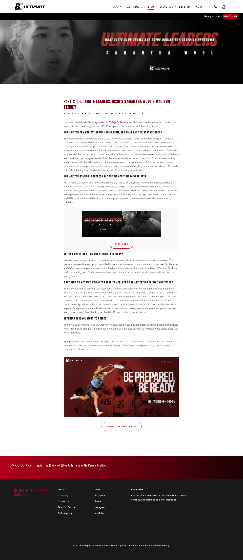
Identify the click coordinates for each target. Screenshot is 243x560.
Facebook (100, 495)
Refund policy (65, 513)
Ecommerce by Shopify (157, 545)
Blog (151, 6)
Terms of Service (67, 507)
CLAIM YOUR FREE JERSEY (122, 426)
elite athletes (132, 113)
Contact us (63, 501)
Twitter (98, 501)
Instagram (100, 507)
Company (63, 495)
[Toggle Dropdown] (121, 6)
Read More (121, 244)
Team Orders (133, 6)
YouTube (99, 513)
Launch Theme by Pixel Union (118, 545)
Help (199, 6)
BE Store (185, 6)
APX (116, 6)
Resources (166, 6)
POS (137, 545)
